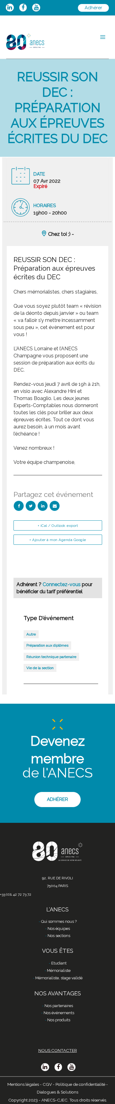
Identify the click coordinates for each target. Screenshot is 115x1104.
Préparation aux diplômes (47, 645)
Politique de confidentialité (80, 1084)
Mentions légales (23, 1084)
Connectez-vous (62, 584)
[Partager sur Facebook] (18, 506)
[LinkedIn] (42, 506)
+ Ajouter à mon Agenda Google (57, 540)
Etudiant (59, 963)
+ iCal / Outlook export (58, 525)
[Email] (54, 506)
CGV (47, 1084)
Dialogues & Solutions (57, 1091)
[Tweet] (30, 506)
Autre (31, 634)
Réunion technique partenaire (51, 657)
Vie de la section (40, 668)
